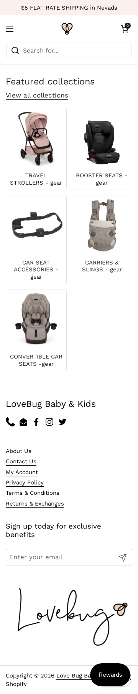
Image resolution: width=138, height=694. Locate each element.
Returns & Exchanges (35, 503)
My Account (22, 472)
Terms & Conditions (32, 492)
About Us (18, 451)
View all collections (37, 95)
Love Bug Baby (76, 675)
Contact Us (21, 461)
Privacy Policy (25, 482)
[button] (124, 28)
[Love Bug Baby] (67, 28)
